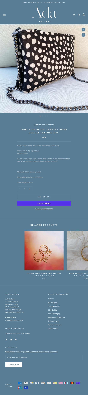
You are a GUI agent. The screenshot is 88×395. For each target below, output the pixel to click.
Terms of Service (54, 325)
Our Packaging (54, 314)
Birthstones (52, 303)
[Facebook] (6, 339)
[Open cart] (84, 14)
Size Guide (52, 310)
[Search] (79, 14)
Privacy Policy (53, 321)
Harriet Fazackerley (44, 125)
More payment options (44, 209)
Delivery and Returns (56, 317)
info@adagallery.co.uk (14, 320)
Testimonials (53, 328)
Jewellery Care (54, 306)
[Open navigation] (4, 15)
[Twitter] (11, 339)
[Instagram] (16, 339)
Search (51, 299)
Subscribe (13, 364)
